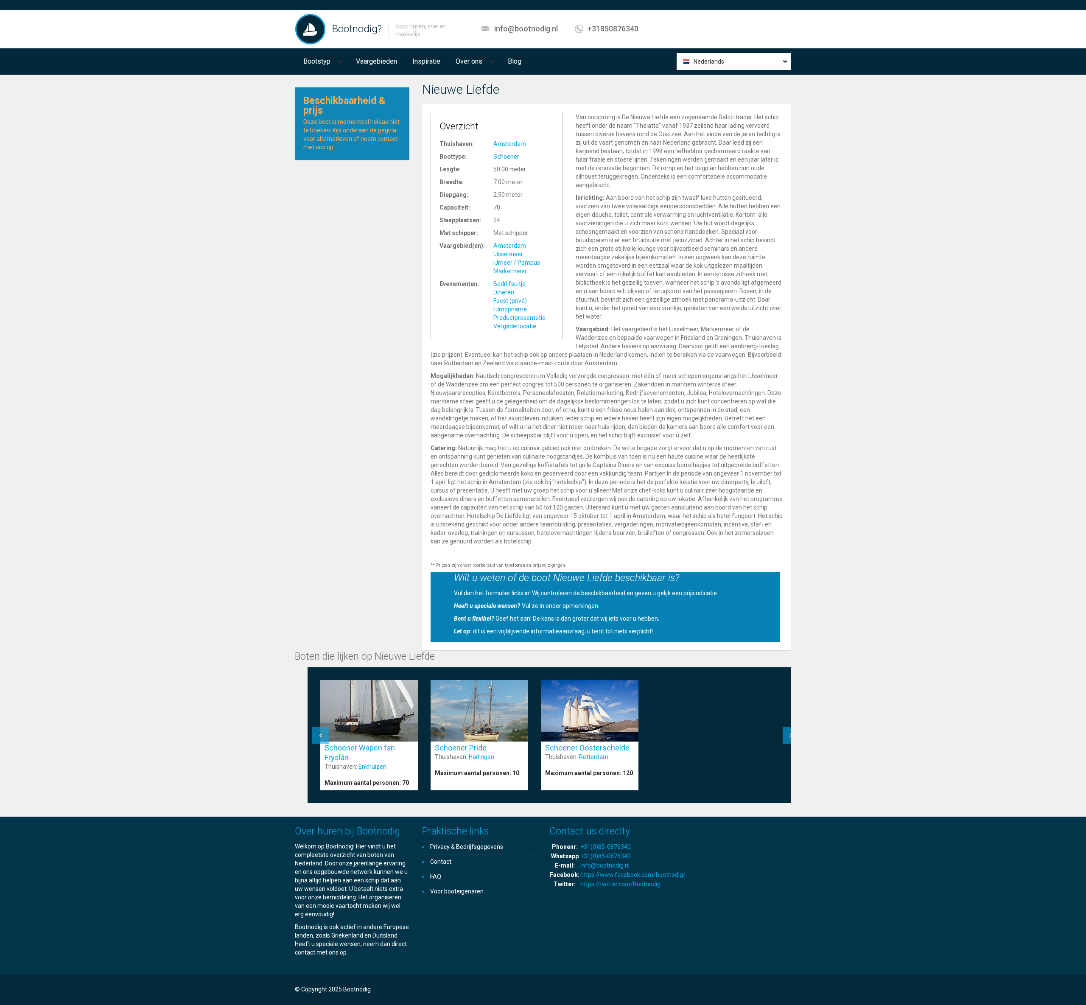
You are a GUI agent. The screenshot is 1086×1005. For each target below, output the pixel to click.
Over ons (469, 61)
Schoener (506, 156)
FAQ (435, 876)
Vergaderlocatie (514, 326)
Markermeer (510, 271)
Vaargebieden (376, 61)
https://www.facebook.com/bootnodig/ (633, 874)
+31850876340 (613, 28)
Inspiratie (426, 61)
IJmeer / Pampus (516, 262)
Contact (440, 861)
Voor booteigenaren (457, 891)
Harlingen (481, 756)
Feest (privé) (510, 300)
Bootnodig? (357, 29)
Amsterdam (509, 143)
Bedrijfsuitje (509, 283)
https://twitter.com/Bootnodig (620, 884)
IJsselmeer (508, 254)
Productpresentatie (519, 317)
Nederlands (709, 61)
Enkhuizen (372, 766)
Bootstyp (316, 61)
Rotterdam (593, 756)
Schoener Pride (461, 747)
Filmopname (510, 309)
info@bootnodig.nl (526, 28)
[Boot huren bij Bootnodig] (310, 28)
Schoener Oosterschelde (587, 747)
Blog (514, 61)
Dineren (503, 292)
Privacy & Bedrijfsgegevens (466, 846)
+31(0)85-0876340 (605, 846)
